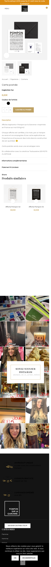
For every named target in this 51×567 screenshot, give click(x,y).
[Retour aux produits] (42, 79)
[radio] (3, 103)
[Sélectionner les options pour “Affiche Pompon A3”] (36, 201)
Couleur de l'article (9, 100)
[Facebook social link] (8, 174)
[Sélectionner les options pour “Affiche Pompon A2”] (13, 201)
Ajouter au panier (23, 110)
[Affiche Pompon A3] (36, 193)
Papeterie (14, 79)
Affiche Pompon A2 (12, 207)
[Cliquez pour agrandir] (6, 55)
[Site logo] (25, 8)
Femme (5, 534)
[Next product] (45, 79)
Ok (15, 558)
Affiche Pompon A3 (36, 207)
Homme (5, 539)
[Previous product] (39, 79)
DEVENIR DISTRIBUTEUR (17, 525)
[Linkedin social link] (11, 174)
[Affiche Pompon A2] (13, 193)
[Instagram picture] (12, 308)
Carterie (24, 79)
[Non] (22, 562)
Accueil (5, 79)
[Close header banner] (46, 2)
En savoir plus (29, 558)
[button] (4, 37)
